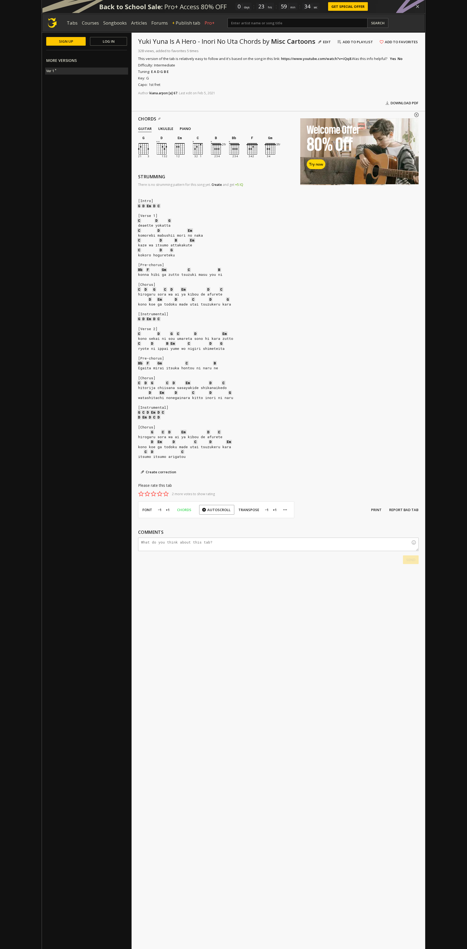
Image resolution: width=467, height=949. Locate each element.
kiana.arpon (158, 93)
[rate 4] (159, 494)
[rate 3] (153, 494)
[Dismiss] (417, 6)
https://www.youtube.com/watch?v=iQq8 (316, 58)
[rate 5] (166, 494)
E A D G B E (160, 71)
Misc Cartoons (293, 41)
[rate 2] (147, 494)
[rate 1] (141, 494)
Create (217, 184)
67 (175, 93)
